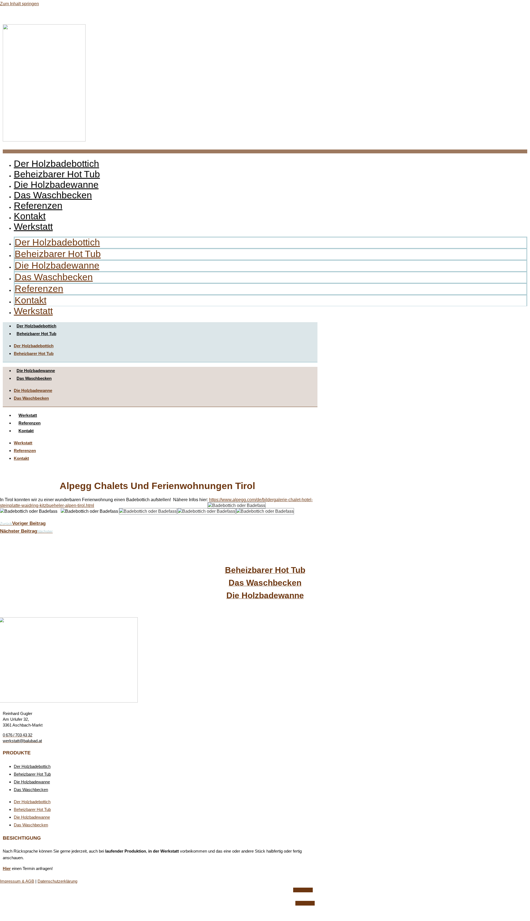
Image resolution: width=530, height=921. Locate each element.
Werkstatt (33, 226)
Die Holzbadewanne (56, 184)
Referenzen (38, 205)
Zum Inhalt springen (19, 3)
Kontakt (30, 216)
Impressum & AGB (17, 881)
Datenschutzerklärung (57, 881)
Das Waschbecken (53, 195)
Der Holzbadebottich (56, 163)
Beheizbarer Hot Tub (57, 174)
